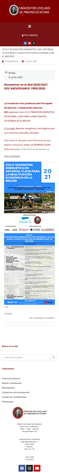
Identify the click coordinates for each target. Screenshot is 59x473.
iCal (6, 306)
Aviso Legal (29, 457)
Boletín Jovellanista (11, 383)
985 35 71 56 (29, 449)
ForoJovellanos (11, 61)
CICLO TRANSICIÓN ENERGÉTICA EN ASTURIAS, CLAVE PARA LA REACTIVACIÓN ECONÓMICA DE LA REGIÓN (28, 53)
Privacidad (29, 459)
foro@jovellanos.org (29, 431)
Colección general (11, 378)
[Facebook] (25, 43)
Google (8, 313)
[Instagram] (34, 43)
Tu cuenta (31, 35)
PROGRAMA (12, 156)
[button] (30, 26)
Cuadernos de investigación (15, 392)
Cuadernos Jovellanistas (14, 397)
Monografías (8, 388)
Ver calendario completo (42, 317)
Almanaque (7, 401)
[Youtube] (29, 43)
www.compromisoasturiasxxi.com (32, 149)
